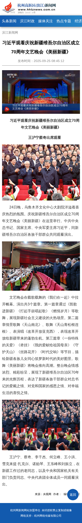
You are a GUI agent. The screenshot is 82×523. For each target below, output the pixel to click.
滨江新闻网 (10, 32)
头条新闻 (9, 21)
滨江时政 (27, 21)
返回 (73, 494)
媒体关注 (45, 21)
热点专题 (63, 21)
